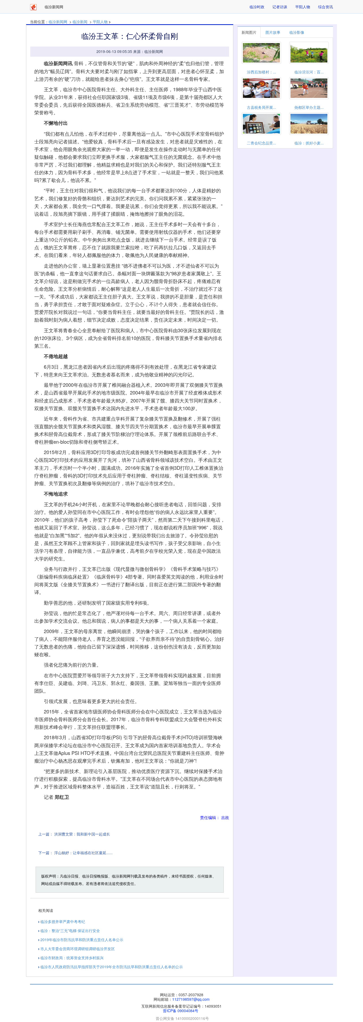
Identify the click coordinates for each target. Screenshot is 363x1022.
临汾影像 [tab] (296, 32)
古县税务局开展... (261, 107)
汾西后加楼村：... (261, 71)
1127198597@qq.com (191, 999)
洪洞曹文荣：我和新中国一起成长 (82, 834)
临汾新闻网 (58, 21)
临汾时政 (257, 6)
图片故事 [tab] (272, 32)
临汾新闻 (80, 21)
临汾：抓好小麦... (309, 143)
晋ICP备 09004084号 (180, 1010)
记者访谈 (279, 6)
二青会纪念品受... (261, 143)
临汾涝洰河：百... (309, 71)
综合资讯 (325, 6)
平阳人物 (302, 6)
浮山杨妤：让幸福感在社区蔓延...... (83, 852)
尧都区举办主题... (309, 107)
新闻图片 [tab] (249, 32)
